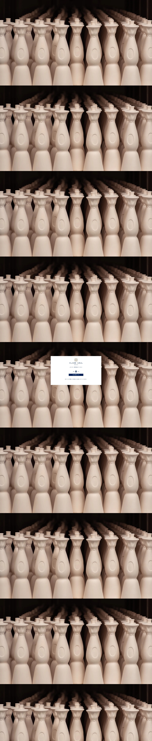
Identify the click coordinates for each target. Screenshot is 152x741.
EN (78, 371)
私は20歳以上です (76, 374)
